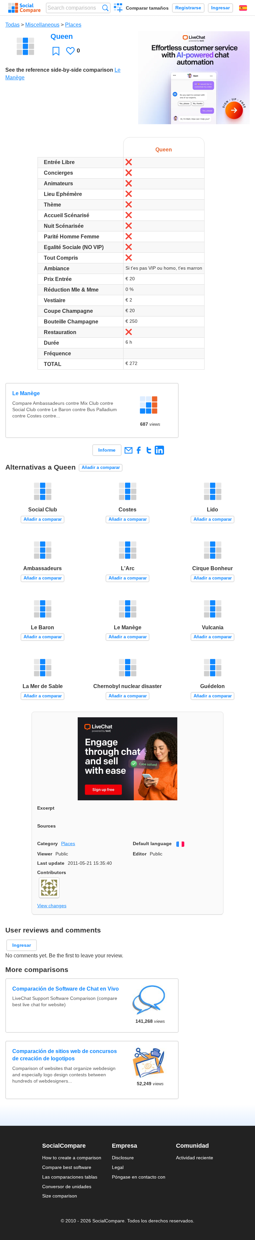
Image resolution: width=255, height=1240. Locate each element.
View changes (51, 905)
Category (47, 843)
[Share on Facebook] (138, 450)
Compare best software (66, 1167)
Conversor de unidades (66, 1186)
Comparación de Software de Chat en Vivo (65, 989)
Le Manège (26, 393)
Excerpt (45, 808)
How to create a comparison (71, 1157)
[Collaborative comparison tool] (24, 8)
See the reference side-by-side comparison (59, 70)
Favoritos (55, 50)
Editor (139, 853)
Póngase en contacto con (138, 1177)
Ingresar (220, 7)
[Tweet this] (148, 450)
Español (243, 8)
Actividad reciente (194, 1157)
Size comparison (59, 1195)
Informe (107, 450)
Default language (152, 843)
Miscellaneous (42, 25)
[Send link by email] (128, 450)
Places (73, 25)
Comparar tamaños (147, 8)
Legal (118, 1167)
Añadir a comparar (101, 467)
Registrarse (188, 7)
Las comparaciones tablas (69, 1177)
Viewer (44, 853)
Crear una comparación (118, 8)
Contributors (51, 872)
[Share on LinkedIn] (159, 450)
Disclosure (123, 1157)
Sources (46, 826)
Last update (50, 863)
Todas (12, 25)
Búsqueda (105, 8)
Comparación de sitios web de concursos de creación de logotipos (64, 1054)
